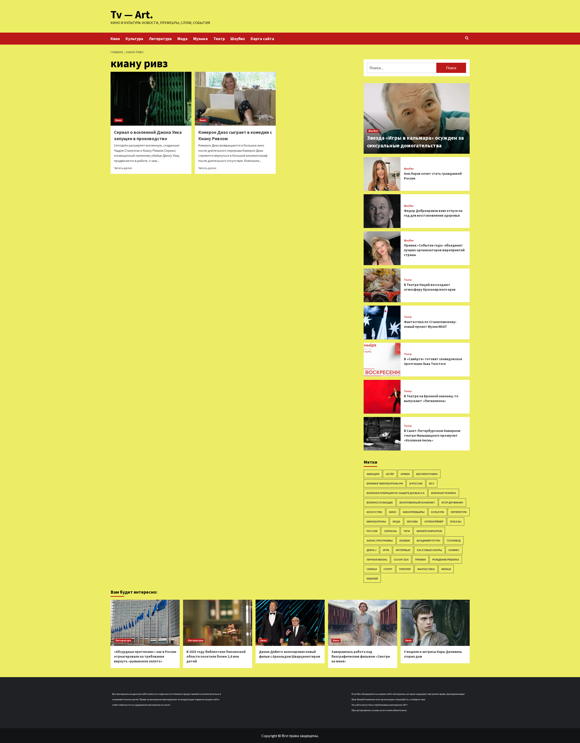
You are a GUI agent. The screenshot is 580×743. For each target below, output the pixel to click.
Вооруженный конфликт (417, 502)
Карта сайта (262, 38)
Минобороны (376, 521)
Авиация (373, 473)
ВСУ (431, 483)
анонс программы (380, 540)
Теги (407, 531)
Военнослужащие (380, 502)
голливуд (454, 540)
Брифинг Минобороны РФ (385, 483)
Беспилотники (426, 473)
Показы (455, 521)
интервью (403, 550)
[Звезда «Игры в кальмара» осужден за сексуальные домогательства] (417, 118)
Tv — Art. (132, 14)
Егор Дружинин (452, 502)
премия (420, 559)
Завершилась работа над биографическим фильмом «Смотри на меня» (360, 656)
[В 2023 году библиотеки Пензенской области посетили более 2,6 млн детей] (217, 623)
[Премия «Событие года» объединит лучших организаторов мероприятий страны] (382, 248)
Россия (372, 531)
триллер (405, 569)
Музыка (200, 38)
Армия (405, 473)
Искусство (374, 512)
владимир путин (428, 540)
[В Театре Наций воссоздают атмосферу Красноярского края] (382, 285)
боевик (404, 540)
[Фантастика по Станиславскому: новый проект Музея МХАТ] (382, 322)
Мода (182, 38)
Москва (412, 521)
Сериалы (390, 531)
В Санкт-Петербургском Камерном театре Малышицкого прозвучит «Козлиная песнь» (432, 435)
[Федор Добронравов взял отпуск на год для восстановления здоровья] (382, 211)
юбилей (372, 578)
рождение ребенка (445, 559)
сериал (372, 569)
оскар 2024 (401, 559)
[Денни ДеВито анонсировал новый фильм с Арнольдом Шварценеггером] (290, 623)
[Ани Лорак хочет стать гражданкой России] (382, 174)
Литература (160, 38)
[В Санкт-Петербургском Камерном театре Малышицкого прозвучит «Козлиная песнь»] (382, 434)
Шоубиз (237, 38)
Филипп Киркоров (429, 531)
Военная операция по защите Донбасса (396, 492)
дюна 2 (371, 550)
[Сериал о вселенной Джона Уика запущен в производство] (151, 99)
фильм (446, 569)
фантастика (426, 569)
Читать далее (123, 168)
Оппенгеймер (433, 521)
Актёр (390, 473)
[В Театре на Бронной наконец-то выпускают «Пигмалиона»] (382, 397)
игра (386, 550)
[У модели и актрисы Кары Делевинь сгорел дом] (435, 623)
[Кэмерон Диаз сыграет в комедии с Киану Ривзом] (235, 99)
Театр (219, 38)
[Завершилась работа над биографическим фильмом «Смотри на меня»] (362, 623)
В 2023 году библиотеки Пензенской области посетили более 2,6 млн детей (216, 656)
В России (416, 483)
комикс (454, 550)
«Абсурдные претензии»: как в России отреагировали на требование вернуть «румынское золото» (145, 656)
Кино (115, 38)
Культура (134, 38)
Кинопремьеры (414, 512)
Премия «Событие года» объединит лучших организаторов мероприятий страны (434, 250)
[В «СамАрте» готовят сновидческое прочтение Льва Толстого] (382, 359)
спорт (388, 569)
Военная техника (443, 492)
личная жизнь (377, 559)
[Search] (467, 38)
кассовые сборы (429, 550)
